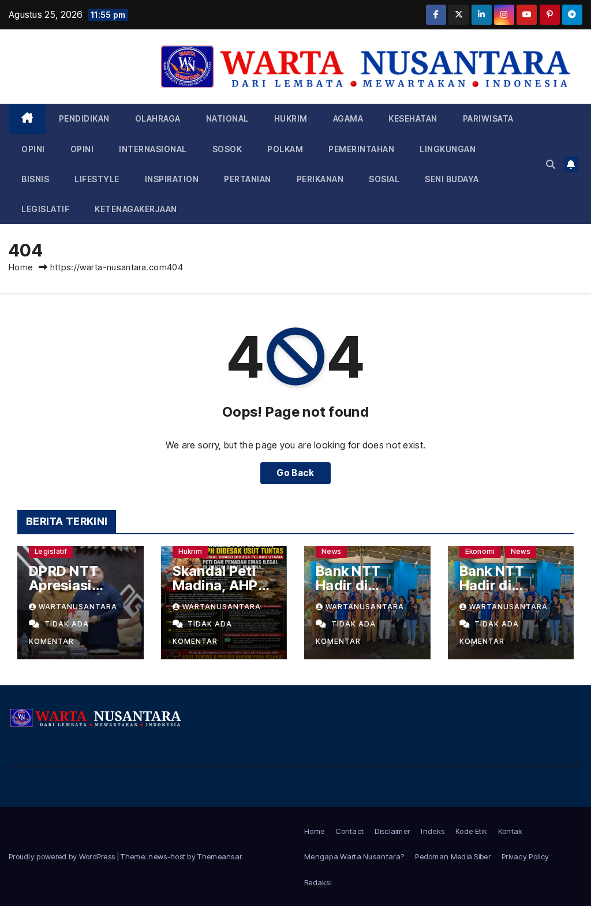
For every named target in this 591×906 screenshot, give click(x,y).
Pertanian (247, 179)
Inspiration (172, 179)
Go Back (295, 472)
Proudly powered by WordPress (63, 856)
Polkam (285, 149)
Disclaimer (392, 831)
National (227, 118)
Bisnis (35, 179)
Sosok (227, 149)
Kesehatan (412, 118)
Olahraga (158, 118)
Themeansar (219, 856)
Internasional (153, 149)
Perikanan (320, 179)
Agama (348, 118)
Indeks (432, 831)
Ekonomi (480, 551)
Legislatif (45, 209)
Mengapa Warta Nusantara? (354, 856)
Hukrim (291, 118)
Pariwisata (488, 118)
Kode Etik (471, 831)
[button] (550, 164)
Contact (349, 831)
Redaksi (317, 882)
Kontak (510, 831)
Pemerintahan (361, 149)
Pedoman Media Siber (453, 856)
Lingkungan (448, 149)
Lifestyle (96, 179)
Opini (33, 149)
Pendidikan (84, 118)
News (331, 551)
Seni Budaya (452, 179)
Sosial (384, 179)
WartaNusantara (78, 606)
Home (21, 267)
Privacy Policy (525, 856)
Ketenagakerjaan (136, 209)
